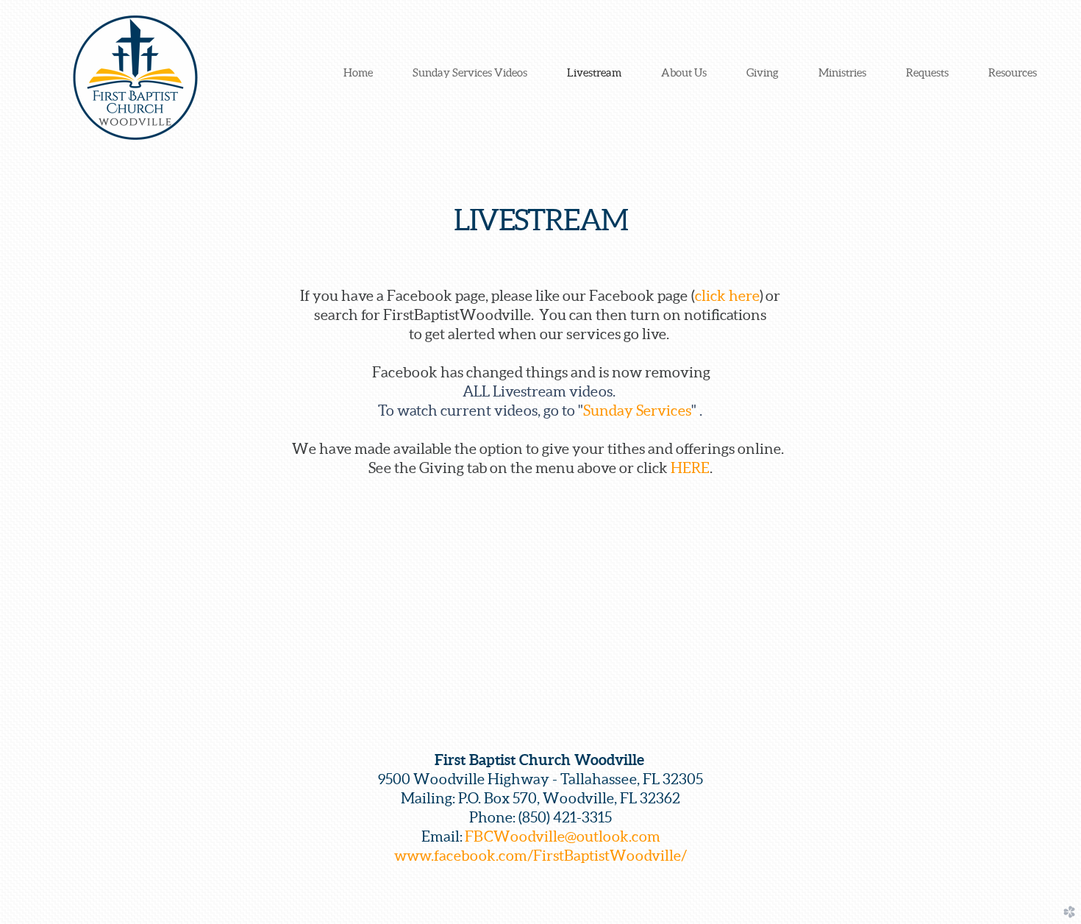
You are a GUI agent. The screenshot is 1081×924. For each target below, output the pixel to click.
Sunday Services (637, 410)
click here (727, 296)
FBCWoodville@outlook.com (562, 836)
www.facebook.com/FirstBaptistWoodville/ (540, 855)
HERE (690, 468)
